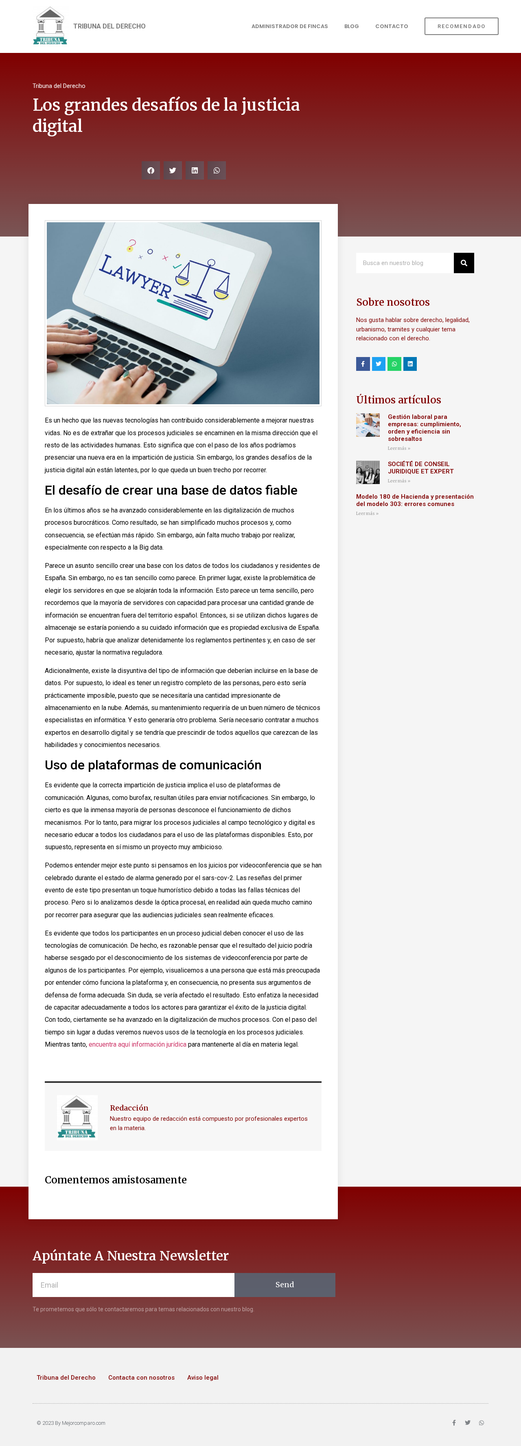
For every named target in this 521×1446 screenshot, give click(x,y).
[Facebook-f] (363, 364)
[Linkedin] (410, 364)
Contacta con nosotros (141, 1377)
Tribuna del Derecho (66, 1377)
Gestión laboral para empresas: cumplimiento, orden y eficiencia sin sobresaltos (424, 428)
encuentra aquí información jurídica (137, 1044)
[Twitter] (379, 364)
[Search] (464, 263)
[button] (151, 170)
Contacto (391, 26)
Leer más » (399, 448)
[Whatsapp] (394, 364)
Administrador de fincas (290, 26)
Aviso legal (203, 1377)
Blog (351, 26)
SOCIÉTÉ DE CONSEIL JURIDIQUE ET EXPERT (421, 467)
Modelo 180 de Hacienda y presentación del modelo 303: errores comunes (415, 500)
